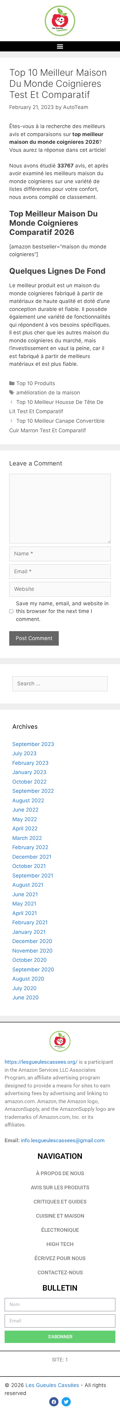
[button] (60, 46)
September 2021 (32, 876)
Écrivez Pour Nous (60, 1258)
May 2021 (24, 904)
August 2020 (28, 979)
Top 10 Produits (35, 383)
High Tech (60, 1244)
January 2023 (29, 772)
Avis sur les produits (60, 1187)
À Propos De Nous (60, 1173)
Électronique (60, 1230)
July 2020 (24, 988)
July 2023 (24, 753)
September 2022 (33, 791)
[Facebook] (53, 1401)
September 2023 (33, 744)
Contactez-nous (60, 1272)
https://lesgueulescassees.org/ (41, 1062)
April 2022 (25, 828)
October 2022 (29, 782)
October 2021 (29, 866)
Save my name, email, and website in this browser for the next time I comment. (62, 611)
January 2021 (29, 932)
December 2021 (31, 857)
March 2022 (27, 838)
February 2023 (30, 763)
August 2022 (28, 800)
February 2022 (30, 847)
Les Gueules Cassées (53, 1385)
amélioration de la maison (48, 392)
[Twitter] (66, 1401)
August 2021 (27, 885)
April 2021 (24, 913)
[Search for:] (60, 683)
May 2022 (24, 819)
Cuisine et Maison (60, 1216)
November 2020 (32, 951)
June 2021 (25, 894)
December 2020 (32, 941)
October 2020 (29, 960)
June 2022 (25, 810)
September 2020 (33, 969)
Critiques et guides (60, 1202)
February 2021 (30, 922)
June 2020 (25, 997)
